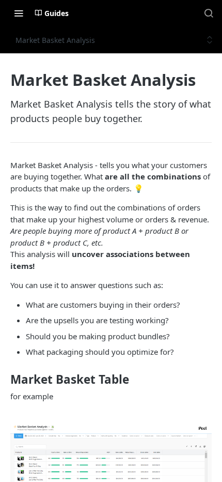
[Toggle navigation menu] (18, 13)
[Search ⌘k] (208, 13)
